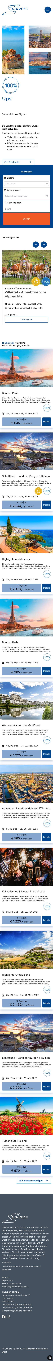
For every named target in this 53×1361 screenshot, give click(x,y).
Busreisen (26, 171)
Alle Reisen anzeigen (31, 1180)
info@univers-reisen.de (20, 1310)
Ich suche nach (13, 202)
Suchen (26, 218)
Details (46, 421)
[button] (36, 244)
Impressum (7, 1280)
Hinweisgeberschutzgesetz (15, 1286)
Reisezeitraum (13, 190)
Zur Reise (25, 319)
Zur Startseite (11, 162)
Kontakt (6, 1277)
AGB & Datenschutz (11, 1283)
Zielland (10, 178)
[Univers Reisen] (15, 10)
